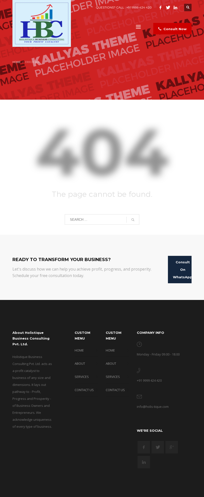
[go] (132, 219)
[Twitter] (168, 7)
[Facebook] (160, 7)
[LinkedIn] (175, 7)
